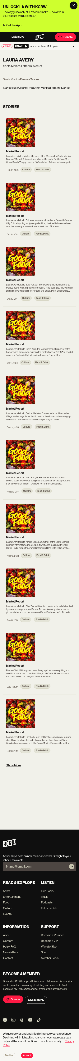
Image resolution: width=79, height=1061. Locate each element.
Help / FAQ (9, 946)
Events (7, 913)
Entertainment (12, 896)
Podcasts (47, 902)
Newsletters (10, 952)
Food (6, 902)
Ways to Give (49, 946)
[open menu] (6, 37)
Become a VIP (49, 940)
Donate (68, 37)
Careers (8, 940)
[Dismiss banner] (73, 5)
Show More (13, 765)
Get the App (13, 25)
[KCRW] (9, 846)
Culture (7, 908)
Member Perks (49, 958)
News (6, 891)
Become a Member (52, 935)
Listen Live (18, 36)
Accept (27, 1055)
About (7, 935)
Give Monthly (36, 1000)
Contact (8, 958)
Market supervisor (14, 87)
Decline (9, 1055)
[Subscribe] (71, 866)
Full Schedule (49, 908)
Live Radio (47, 891)
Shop (44, 952)
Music (44, 896)
